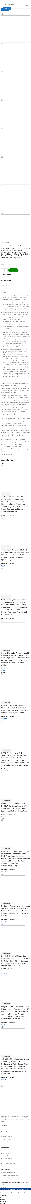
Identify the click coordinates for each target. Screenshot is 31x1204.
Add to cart (13, 270)
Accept (4, 1195)
